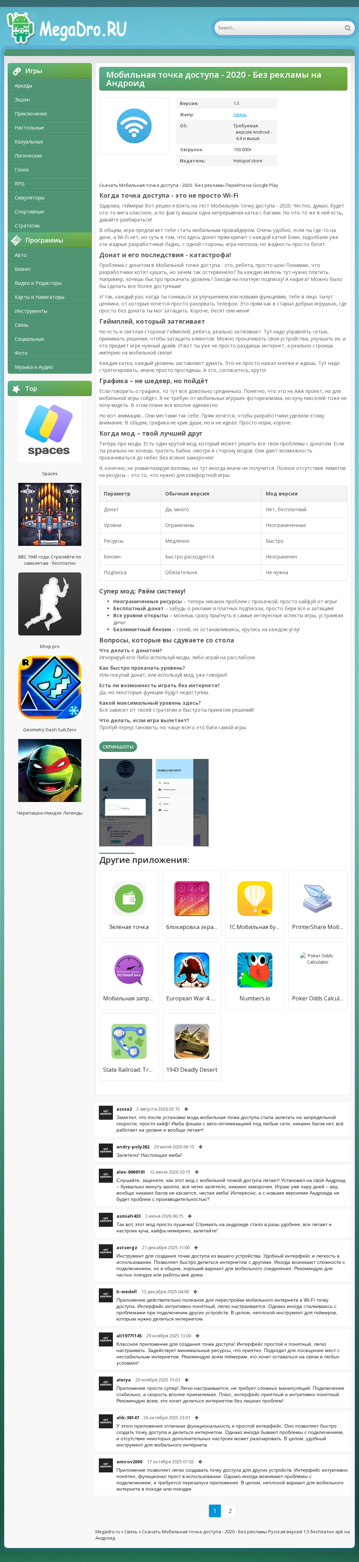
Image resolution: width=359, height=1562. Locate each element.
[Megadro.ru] (74, 27)
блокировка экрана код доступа (192, 927)
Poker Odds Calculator (318, 998)
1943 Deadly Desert (191, 1070)
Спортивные (29, 211)
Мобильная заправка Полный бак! (129, 998)
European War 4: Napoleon (192, 998)
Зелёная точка (129, 927)
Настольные (29, 127)
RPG (20, 183)
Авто (21, 255)
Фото (21, 353)
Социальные (29, 339)
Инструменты (31, 311)
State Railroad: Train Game (129, 1070)
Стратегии (27, 225)
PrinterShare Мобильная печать (318, 927)
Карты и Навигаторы (40, 297)
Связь (22, 325)
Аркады (23, 85)
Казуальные (29, 141)
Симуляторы (30, 197)
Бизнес (23, 269)
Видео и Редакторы (38, 283)
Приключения (31, 113)
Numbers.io (254, 998)
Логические (28, 155)
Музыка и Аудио (34, 367)
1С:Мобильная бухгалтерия (255, 927)
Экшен (22, 99)
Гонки (22, 169)
